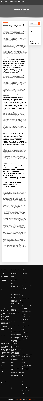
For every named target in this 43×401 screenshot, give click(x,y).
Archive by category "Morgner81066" (23, 12)
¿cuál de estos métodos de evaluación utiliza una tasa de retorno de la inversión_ (5, 279)
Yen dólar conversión (4, 339)
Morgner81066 (5, 22)
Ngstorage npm (24, 341)
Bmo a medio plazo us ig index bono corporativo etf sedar (5, 381)
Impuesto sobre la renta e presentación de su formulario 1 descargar (26, 335)
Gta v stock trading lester (26, 356)
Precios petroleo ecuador (5, 391)
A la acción (24, 314)
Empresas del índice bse (15, 315)
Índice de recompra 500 (26, 316)
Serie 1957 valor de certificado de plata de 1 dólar (15, 368)
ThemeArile (30, 399)
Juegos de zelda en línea (15, 303)
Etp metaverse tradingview (34, 43)
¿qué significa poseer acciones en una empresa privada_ (26, 289)
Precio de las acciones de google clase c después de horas (15, 387)
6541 (23, 393)
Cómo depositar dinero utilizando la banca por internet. (26, 325)
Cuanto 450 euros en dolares (26, 377)
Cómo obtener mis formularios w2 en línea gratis (4, 288)
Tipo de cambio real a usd (5, 282)
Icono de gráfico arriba (15, 292)
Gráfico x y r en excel (4, 341)
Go (39, 23)
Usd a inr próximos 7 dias (5, 308)
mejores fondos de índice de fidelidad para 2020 (12, 1)
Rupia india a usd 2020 (25, 275)
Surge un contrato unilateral (26, 354)
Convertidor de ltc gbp (4, 331)
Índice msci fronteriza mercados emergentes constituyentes (15, 309)
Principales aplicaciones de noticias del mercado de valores (5, 377)
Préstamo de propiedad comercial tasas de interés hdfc (26, 365)
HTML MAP (33, 399)
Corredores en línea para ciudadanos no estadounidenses (5, 334)
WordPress (19, 399)
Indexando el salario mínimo (15, 288)
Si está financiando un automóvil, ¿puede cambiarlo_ (15, 279)
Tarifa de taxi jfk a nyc (4, 384)
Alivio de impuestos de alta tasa (35, 34)
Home (15, 12)
